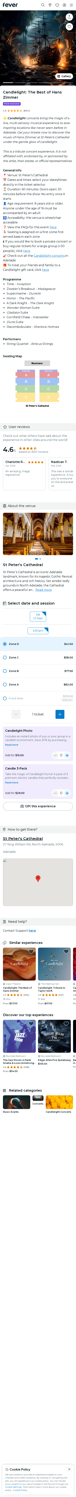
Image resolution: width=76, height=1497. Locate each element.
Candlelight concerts (49, 255)
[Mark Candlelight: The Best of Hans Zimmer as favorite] (69, 26)
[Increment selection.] (60, 714)
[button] (38, 644)
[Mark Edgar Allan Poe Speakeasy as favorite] (66, 1023)
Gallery (66, 76)
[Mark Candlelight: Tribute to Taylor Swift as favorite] (66, 951)
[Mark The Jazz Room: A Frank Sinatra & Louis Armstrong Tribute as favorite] (31, 1023)
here (53, 227)
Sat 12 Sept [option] (38, 616)
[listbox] (38, 617)
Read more (43, 590)
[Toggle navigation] (71, 5)
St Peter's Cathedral (23, 838)
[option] (38, 644)
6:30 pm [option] (38, 630)
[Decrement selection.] (16, 714)
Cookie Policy (20, 1490)
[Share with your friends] (69, 17)
